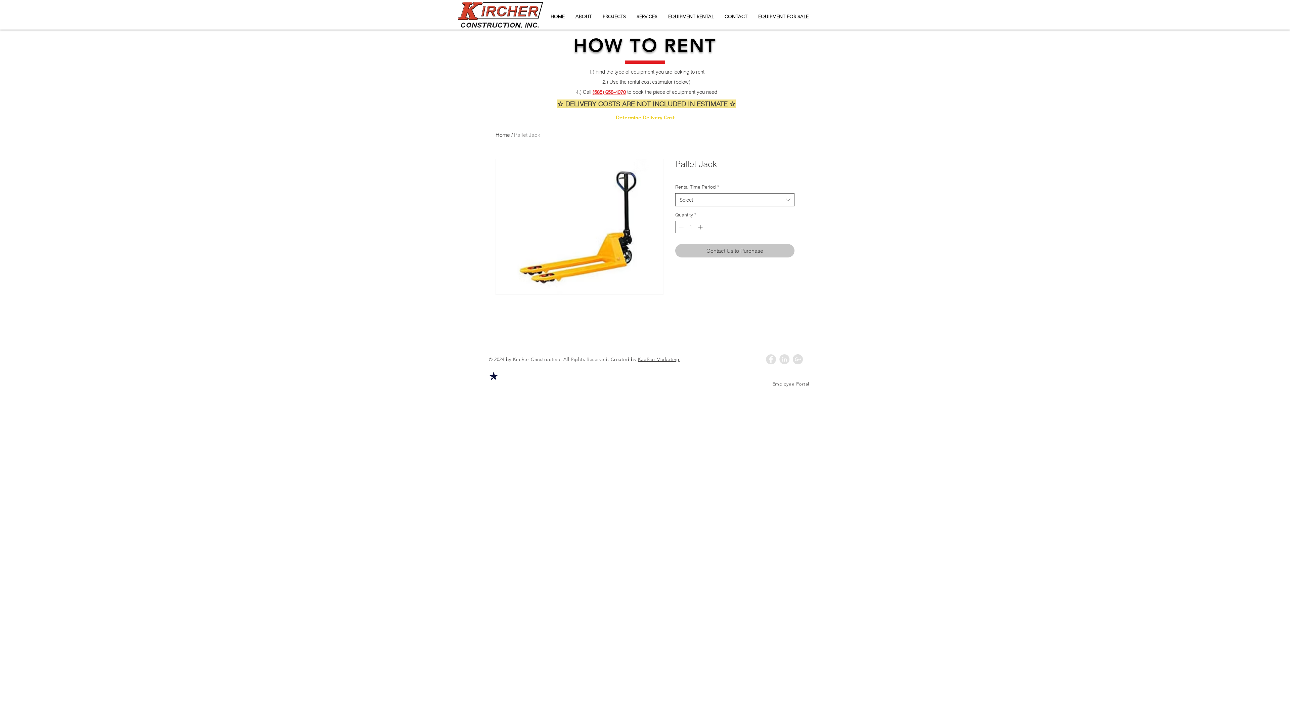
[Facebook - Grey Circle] (771, 359)
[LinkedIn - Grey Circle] (784, 359)
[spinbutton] (691, 227)
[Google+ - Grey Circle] (798, 359)
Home (503, 134)
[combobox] (734, 199)
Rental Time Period (697, 187)
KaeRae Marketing (659, 359)
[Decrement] (680, 227)
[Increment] (701, 227)
